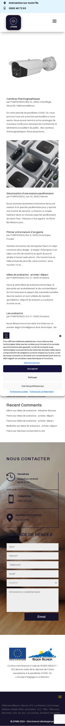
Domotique (44, 235)
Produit (10, 239)
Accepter (32, 368)
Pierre (9, 416)
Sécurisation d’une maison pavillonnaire (29, 193)
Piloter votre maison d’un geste (24, 232)
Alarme (44, 196)
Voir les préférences (32, 386)
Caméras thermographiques (23, 98)
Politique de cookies (19, 392)
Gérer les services (32, 363)
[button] (60, 336)
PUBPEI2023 (17, 102)
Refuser (32, 377)
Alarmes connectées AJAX (31, 431)
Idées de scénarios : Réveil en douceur (26, 396)
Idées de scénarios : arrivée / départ (27, 274)
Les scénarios (14, 313)
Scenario (44, 278)
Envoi (41, 616)
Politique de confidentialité (42, 392)
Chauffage (45, 102)
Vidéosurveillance (25, 106)
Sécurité (10, 106)
